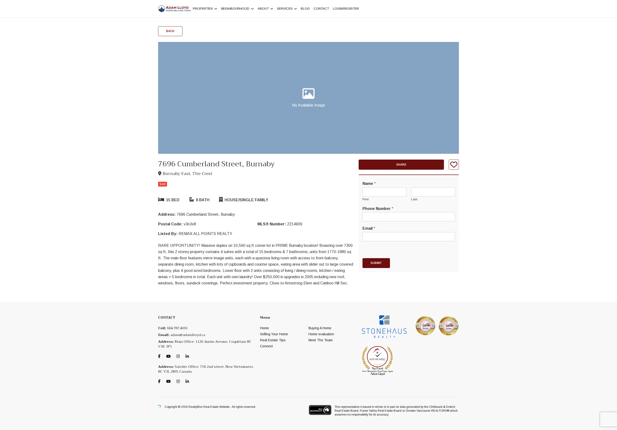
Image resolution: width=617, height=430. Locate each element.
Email (368, 228)
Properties (203, 8)
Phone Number (377, 209)
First (365, 199)
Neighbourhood (235, 8)
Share (401, 164)
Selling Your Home (274, 334)
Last (414, 199)
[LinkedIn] (187, 356)
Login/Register (346, 8)
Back (170, 31)
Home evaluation (321, 334)
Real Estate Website (216, 407)
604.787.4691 (177, 328)
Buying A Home (319, 328)
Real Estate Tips (273, 340)
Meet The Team (320, 340)
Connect (266, 346)
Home (264, 328)
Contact (321, 8)
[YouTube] (168, 356)
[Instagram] (178, 356)
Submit (376, 263)
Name (369, 183)
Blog (305, 8)
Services (285, 8)
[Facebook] (159, 356)
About (263, 8)
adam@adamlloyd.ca (187, 335)
